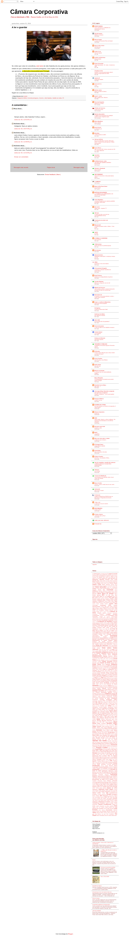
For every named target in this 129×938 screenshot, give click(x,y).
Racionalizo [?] (98, 294)
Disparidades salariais (105, 646)
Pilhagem (98, 754)
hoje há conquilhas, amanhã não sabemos (105, 462)
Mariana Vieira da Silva (112, 715)
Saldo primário (100, 785)
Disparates (99, 646)
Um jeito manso (98, 33)
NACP (96, 432)
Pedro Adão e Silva (97, 750)
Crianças (100, 629)
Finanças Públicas (99, 398)
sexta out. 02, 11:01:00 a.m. (23, 119)
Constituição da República (105, 621)
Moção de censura (113, 726)
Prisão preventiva (102, 764)
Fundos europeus (105, 681)
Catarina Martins (96, 603)
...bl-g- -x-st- (97, 502)
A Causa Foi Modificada (100, 475)
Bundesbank (94, 598)
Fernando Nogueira (104, 674)
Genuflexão (107, 682)
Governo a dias (98, 427)
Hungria (115, 689)
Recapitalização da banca (108, 772)
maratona (115, 713)
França (108, 679)
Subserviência (111, 795)
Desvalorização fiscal (107, 642)
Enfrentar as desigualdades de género (104, 276)
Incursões (97, 155)
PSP (97, 770)
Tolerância (112, 800)
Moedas (106, 727)
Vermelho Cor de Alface (100, 385)
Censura (103, 606)
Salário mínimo (106, 784)
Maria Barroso (111, 714)
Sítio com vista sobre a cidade (102, 438)
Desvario (113, 642)
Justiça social (114, 705)
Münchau (94, 730)
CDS (111, 605)
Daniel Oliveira (103, 631)
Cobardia (107, 610)
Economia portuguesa (33, 98)
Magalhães (95, 711)
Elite (101, 654)
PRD (99, 762)
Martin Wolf (112, 717)
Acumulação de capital (104, 576)
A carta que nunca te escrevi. (101, 503)
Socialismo (95, 794)
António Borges (113, 583)
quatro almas (98, 364)
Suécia (115, 795)
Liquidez (115, 708)
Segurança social (103, 789)
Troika (115, 806)
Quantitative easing (113, 770)
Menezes (94, 720)
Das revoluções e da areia (101, 451)
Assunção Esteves (114, 588)
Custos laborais (96, 631)
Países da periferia (96, 743)
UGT (113, 807)
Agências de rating (106, 578)
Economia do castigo (107, 650)
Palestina (112, 743)
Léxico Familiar (98, 358)
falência (116, 669)
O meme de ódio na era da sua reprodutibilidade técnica (102, 215)
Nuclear (112, 733)
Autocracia (101, 591)
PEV (106, 753)
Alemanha (102, 579)
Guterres (102, 687)
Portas (110, 759)
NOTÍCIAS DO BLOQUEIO (101, 192)
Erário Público (101, 658)
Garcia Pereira (96, 682)
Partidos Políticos (106, 746)
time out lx (97, 206)
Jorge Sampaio (95, 704)
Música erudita (110, 730)
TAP (109, 797)
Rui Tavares (111, 783)
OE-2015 (98, 737)
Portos (116, 759)
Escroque (111, 660)
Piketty (94, 754)
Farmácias (103, 671)
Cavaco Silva (113, 603)
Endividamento (96, 657)
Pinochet (108, 754)
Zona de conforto (108, 815)
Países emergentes (105, 743)
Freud (101, 680)
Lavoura (100, 708)
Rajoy (98, 772)
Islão (116, 700)
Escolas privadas (101, 660)
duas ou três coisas (99, 45)
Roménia (94, 783)
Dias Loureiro (95, 644)
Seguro (111, 789)
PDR (111, 749)
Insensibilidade (113, 694)
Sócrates (109, 794)
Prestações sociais (104, 763)
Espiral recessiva (107, 661)
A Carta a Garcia (99, 514)
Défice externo (110, 632)
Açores (97, 576)
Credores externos (113, 627)
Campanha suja (109, 599)
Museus (104, 730)
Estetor (98, 665)
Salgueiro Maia (106, 785)
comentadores (96, 614)
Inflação (97, 694)
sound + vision (98, 96)
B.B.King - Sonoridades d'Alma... (102, 457)
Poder (100, 757)
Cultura (113, 630)
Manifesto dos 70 (96, 713)
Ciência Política (100, 608)
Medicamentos (109, 719)
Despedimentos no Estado (100, 640)
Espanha (115, 660)
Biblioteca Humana (99, 34)
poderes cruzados (111, 757)
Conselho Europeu (113, 618)
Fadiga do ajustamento (108, 669)
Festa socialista (110, 675)
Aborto (98, 574)
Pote (111, 760)
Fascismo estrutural (109, 671)
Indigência (108, 693)
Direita (94, 645)
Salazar (115, 784)
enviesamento (95, 658)
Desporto (115, 641)
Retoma (105, 780)
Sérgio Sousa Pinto (109, 790)
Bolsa (116, 596)
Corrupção (100, 627)
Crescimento (95, 629)
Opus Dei (94, 742)
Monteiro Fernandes (95, 728)
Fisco (96, 678)
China (113, 607)
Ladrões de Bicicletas (100, 57)
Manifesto (115, 711)
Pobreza (115, 755)
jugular (96, 232)
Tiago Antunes (95, 800)
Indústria (113, 693)
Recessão (95, 773)
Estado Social (97, 664)
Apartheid (113, 584)
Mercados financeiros (107, 720)
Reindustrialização (102, 777)
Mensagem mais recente (21, 167)
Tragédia (112, 801)
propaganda (95, 769)
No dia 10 (97, 413)
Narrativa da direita (113, 731)
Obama (101, 735)
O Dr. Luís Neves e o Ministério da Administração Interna (102, 28)
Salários (112, 784)
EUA (109, 665)
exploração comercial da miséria (104, 668)
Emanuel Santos (107, 654)
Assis (101, 588)
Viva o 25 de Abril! (105, 876)
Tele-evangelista (110, 798)
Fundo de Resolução (112, 680)
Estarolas (108, 664)
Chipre (115, 607)
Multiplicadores (114, 728)
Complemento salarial (104, 615)
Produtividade (95, 767)
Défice (97, 632)
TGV (113, 799)
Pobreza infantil (95, 757)
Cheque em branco (98, 607)
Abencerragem (98, 39)
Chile (110, 607)
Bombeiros (107, 597)
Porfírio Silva (105, 759)
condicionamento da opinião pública (99, 617)
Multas (103, 728)
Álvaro (94, 581)
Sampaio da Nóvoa (113, 785)
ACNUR (94, 576)
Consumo (115, 621)
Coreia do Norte (108, 626)
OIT (103, 739)
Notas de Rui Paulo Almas (101, 186)
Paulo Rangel (105, 749)
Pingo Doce (103, 754)
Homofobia (115, 688)
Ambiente (98, 581)
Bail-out (113, 591)
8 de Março (94, 574)
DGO (116, 642)
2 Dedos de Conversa (100, 108)
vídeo (116, 811)
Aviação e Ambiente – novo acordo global (104, 394)
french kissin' (98, 127)
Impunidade (115, 692)
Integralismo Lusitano (97, 696)
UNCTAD (105, 808)
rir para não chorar (99, 109)
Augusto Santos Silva (99, 589)
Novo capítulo (98, 122)
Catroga (102, 603)
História (94, 688)
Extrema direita (95, 669)
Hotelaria (103, 689)
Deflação (101, 634)
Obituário (105, 735)
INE (116, 693)
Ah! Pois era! (98, 47)
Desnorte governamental (98, 639)
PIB (108, 753)
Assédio (98, 588)
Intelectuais (104, 696)
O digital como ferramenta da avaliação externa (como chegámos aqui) (104, 116)
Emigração (114, 654)
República (112, 779)
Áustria (116, 589)
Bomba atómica (101, 597)
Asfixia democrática (101, 587)
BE (110, 595)
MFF (103, 722)
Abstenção (101, 574)
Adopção (101, 577)
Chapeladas (115, 606)
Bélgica (113, 595)
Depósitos (107, 635)
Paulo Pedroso (98, 275)
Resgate (115, 779)
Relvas (99, 778)
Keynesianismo (111, 707)
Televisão (115, 798)
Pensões (95, 753)
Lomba (109, 709)
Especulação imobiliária (97, 661)
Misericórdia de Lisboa (104, 724)
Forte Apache (103, 679)
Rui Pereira (102, 783)
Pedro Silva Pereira (106, 751)
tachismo (102, 797)
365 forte (97, 213)
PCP (109, 749)
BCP (107, 595)
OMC (106, 739)
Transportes (103, 803)
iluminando (97, 489)
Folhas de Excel (107, 677)
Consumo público (107, 622)
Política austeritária (95, 758)
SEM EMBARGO (98, 508)
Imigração (98, 692)
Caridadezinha (101, 601)
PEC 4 (115, 749)
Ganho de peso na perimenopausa (103, 245)
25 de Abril (114, 573)
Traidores (115, 801)
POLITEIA (97, 133)
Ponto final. (97, 156)
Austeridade (111, 590)
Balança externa (114, 592)
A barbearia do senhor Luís (101, 220)
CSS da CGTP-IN (99, 139)
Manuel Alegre (110, 713)
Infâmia (93, 694)
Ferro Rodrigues (103, 675)
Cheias (93, 607)
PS (63, 98)
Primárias (115, 763)
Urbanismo (94, 811)
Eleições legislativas (101, 653)
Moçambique (107, 726)
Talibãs (106, 797)
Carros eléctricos (99, 602)
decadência (113, 631)
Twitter (107, 807)
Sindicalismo (108, 791)
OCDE (115, 735)
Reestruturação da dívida (102, 773)
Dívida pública (107, 648)
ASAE (93, 587)
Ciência (94, 608)
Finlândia (111, 676)
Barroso (99, 595)
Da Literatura (98, 250)
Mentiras (99, 720)
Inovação (108, 694)
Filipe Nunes (115, 675)
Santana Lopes (96, 786)
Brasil (116, 597)
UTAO (98, 811)
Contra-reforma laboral (103, 625)
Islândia (114, 700)
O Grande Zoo (98, 523)
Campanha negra (101, 599)
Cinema (105, 608)
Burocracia (103, 598)
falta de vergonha (114, 670)
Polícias (115, 757)
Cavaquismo (104, 605)
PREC (101, 762)
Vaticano (109, 811)
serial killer (115, 790)
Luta (116, 709)
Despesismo (110, 641)
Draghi (113, 649)
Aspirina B (97, 78)
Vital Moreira (98, 814)
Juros (106, 705)
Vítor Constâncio (110, 814)
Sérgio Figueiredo (102, 790)
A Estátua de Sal (99, 70)
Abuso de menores (107, 574)
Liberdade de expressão (108, 708)
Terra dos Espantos (99, 102)
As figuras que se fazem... (101, 439)
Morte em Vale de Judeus (100, 91)
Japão (99, 702)
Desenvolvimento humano (101, 636)
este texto (39, 66)
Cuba (110, 630)
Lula (115, 709)
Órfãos (114, 742)
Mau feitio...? (98, 386)
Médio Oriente (114, 719)
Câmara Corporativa (39, 11)
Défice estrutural (103, 632)
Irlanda (110, 700)
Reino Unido (109, 777)
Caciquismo (107, 598)
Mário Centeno (111, 716)
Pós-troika (108, 760)
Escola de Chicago (109, 658)
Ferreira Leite (95, 675)
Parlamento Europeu (97, 746)
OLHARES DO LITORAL (100, 404)
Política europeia (103, 758)
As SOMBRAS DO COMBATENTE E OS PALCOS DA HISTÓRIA (104, 194)
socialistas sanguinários (102, 794)
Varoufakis (104, 811)
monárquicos (115, 727)
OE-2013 (112, 736)
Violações (105, 812)
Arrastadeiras (105, 585)
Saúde (105, 786)
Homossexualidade (97, 689)
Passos (94, 747)
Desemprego (113, 635)
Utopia (100, 811)
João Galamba (48, 98)
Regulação (115, 775)
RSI (97, 783)
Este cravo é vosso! (99, 490)
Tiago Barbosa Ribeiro (102, 800)
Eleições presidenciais (112, 653)
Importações (104, 692)
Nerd (116, 732)
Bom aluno (95, 597)
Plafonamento (95, 755)
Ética (106, 665)
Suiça (93, 797)
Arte (116, 585)
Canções (115, 599)
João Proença (114, 703)
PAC (116, 742)
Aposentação (94, 585)
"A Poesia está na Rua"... (100, 515)
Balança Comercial (96, 592)
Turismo (103, 807)
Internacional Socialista (112, 696)
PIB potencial (112, 753)
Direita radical (111, 645)
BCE (104, 595)
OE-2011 (104, 736)
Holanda (99, 688)
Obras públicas (110, 735)
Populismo (99, 759)
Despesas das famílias (99, 641)
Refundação (113, 774)
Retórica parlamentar (112, 780)
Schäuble (115, 786)
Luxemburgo (95, 710)
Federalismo (115, 671)
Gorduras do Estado (112, 684)
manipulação (104, 713)
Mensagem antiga (79, 167)
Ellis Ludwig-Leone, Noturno (101, 97)
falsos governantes (101, 670)
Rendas (107, 778)
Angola (99, 583)
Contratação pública (113, 625)
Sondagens (114, 794)
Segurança (95, 789)
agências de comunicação (97, 578)
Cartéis (104, 602)
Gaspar (102, 682)
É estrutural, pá (98, 128)
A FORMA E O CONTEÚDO (101, 238)
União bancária (110, 808)
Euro (111, 665)
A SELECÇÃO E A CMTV (100, 134)
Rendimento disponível (113, 778)
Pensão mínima (114, 751)
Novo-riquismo (98, 239)
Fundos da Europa (96, 681)
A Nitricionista (98, 244)
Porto (113, 759)
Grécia (110, 685)
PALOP (93, 744)
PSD (114, 769)
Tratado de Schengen (110, 803)
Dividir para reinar (102, 649)
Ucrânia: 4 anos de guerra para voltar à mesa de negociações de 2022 (104, 73)
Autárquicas (95, 591)
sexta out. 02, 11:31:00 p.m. (23, 153)
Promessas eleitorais (112, 768)
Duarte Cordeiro (95, 650)
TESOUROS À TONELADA (101, 344)
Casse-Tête (114, 602)
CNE (97, 610)
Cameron (94, 599)
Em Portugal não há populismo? (102, 321)
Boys (110, 597)
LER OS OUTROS (96, 910)
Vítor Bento (103, 814)
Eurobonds (115, 665)
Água (116, 578)
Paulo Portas (99, 749)
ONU (109, 739)
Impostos (110, 692)
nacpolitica (97, 433)
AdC (98, 577)
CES (106, 606)
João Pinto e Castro (107, 703)
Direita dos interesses (102, 645)
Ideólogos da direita (98, 691)
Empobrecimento (97, 656)
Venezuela (113, 811)
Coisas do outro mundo (104, 611)
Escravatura (107, 660)
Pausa (93, 859)
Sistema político (97, 792)
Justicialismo (95, 707)
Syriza (99, 797)
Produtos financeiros (104, 767)
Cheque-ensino (106, 607)
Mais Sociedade (102, 711)
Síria (116, 791)
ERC (105, 658)
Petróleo (103, 753)
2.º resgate (109, 573)
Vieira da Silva (100, 812)
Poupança (115, 760)
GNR (116, 682)
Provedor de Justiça (102, 769)
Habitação (110, 687)
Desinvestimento (96, 638)
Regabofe (94, 775)
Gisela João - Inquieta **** (101, 208)
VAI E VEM (97, 320)
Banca (100, 593)
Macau (107, 710)
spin (101, 795)
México (98, 722)
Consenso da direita (96, 620)
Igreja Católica (113, 690)
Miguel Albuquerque (109, 722)
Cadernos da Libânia (100, 314)
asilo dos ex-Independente (112, 587)
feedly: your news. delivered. (102, 520)
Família (94, 671)
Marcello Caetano (95, 714)
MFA (101, 722)
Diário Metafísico (99, 121)
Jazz (102, 702)
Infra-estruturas (102, 694)
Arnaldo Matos (100, 585)
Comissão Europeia (111, 614)
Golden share (95, 684)
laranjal (97, 708)
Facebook (100, 669)
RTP (99, 783)
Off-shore (99, 739)
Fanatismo (98, 671)
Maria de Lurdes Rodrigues (101, 715)
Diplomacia (115, 644)
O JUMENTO (98, 181)
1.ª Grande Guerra (96, 573)
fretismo (98, 680)
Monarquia (110, 727)
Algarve (101, 580)
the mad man (98, 366)
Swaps (96, 797)
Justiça (110, 705)
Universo (115, 809)
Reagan (100, 772)
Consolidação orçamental (107, 620)
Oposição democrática (112, 740)
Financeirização (99, 676)
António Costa (97, 584)
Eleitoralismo (95, 654)
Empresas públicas (112, 656)
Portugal (94, 760)
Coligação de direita (22, 98)
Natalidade (94, 732)
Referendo (109, 773)
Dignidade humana (103, 644)
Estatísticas (114, 664)
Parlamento (114, 744)
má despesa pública (102, 710)
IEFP (105, 690)
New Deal (94, 733)
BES (101, 596)
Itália (96, 702)
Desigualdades (113, 636)
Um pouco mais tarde (100, 426)
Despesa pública (112, 640)
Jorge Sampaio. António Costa (105, 704)
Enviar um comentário (21, 157)
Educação (110, 652)
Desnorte (115, 638)
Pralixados (97, 351)
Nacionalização (107, 731)
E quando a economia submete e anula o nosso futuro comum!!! (104, 297)
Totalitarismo (95, 801)
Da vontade (97, 471)
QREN (100, 770)
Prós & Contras (95, 898)
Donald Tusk (108, 649)
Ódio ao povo (98, 736)
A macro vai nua (98, 400)
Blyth (114, 596)
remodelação (103, 778)
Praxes (96, 762)
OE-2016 (103, 737)
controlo (94, 626)
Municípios (99, 730)
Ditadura (115, 646)
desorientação (108, 639)
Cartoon (107, 602)
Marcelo (101, 714)
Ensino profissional (114, 657)
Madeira (111, 710)
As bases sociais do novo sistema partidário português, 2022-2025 (105, 202)
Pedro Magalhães (99, 199)
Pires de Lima (113, 754)
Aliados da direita (106, 580)
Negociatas (99, 732)
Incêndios (94, 693)
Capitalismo (95, 601)
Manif (111, 711)
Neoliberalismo (111, 732)
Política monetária (110, 758)
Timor (108, 800)
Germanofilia (112, 682)
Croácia (105, 630)
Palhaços (115, 743)
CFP (108, 606)
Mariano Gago (95, 716)
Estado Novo (114, 662)
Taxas (111, 797)
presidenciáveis (111, 762)
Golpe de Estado (103, 684)
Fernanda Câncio (105, 672)
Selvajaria (97, 790)
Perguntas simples (99, 79)
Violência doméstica (111, 812)
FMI (102, 678)
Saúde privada (110, 786)
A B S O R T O (98, 84)
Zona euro (114, 815)
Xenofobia (102, 815)
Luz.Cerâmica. (98, 333)
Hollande (105, 688)
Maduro (115, 710)
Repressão (107, 779)
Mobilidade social (101, 726)
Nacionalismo (101, 731)
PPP (93, 762)
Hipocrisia (115, 687)
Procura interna (113, 765)
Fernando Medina (96, 674)
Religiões (96, 778)
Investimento (114, 698)
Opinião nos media (57, 98)
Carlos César (111, 601)
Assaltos (94, 588)
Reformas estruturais (98, 774)
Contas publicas (113, 622)
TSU (97, 807)
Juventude (101, 707)
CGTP (111, 606)
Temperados (94, 799)
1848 (96, 418)
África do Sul (114, 577)
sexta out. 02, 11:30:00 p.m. (23, 142)
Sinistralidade (113, 791)
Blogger (70, 934)
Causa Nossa (98, 147)
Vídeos (94, 812)
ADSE (104, 577)
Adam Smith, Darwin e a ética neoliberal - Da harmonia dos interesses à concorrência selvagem (105, 420)
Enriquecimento (107, 657)
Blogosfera (110, 596)
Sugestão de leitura (97, 885)
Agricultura (113, 578)
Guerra (116, 685)
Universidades (109, 809)
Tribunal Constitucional (105, 804)
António (102, 583)
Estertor (94, 665)
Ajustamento (95, 579)
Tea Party (115, 797)
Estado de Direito (105, 663)
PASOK (111, 746)
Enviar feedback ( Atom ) (53, 174)
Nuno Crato (95, 735)
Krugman (115, 707)
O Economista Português (101, 268)
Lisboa (94, 709)
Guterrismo (106, 687)
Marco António (106, 714)
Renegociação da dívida (98, 779)
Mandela (108, 711)
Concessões (95, 616)
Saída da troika (99, 784)
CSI (108, 630)
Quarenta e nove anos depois (102, 263)
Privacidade (109, 764)
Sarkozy (101, 786)
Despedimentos (114, 639)
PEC (113, 749)
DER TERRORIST (99, 174)
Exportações (114, 668)
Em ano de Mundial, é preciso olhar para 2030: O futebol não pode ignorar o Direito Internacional (104, 142)
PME (109, 755)
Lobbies (103, 709)
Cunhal (116, 630)
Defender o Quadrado (100, 168)
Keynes (106, 707)
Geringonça (97, 308)
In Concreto (97, 495)
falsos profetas (108, 670)
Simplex (103, 791)
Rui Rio (107, 783)
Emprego (105, 656)
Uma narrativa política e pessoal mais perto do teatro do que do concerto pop (105, 289)
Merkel (94, 722)
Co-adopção (102, 610)
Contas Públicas (96, 624)
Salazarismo (94, 785)
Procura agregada (105, 765)
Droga (116, 649)
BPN (113, 597)
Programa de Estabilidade (102, 768)
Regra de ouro (109, 775)
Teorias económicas (100, 799)
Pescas (99, 753)
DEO (102, 635)
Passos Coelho (36, 17)
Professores (111, 767)
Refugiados (107, 774)
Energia (102, 657)
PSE (116, 769)
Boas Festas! (98, 187)
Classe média (114, 608)
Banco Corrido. (98, 483)
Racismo (94, 772)
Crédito (108, 627)
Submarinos (106, 795)
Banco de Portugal (108, 593)
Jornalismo (113, 704)
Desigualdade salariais (100, 445)
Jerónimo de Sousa (107, 702)
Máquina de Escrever (100, 287)
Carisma (106, 601)
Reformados (114, 773)
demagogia (109, 634)
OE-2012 (108, 736)
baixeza (116, 591)
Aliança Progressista (113, 580)
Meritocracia (115, 720)
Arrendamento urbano (111, 585)
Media (99, 719)
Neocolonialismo (105, 732)
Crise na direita (99, 630)
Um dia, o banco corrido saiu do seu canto (104, 484)
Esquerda (115, 661)
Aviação (109, 591)
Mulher (100, 728)
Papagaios (109, 744)
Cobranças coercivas (113, 610)
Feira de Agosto (98, 52)
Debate (109, 631)
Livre (97, 709)
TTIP (100, 807)
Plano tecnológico (103, 755)
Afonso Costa (108, 577)
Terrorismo (109, 799)
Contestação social (103, 624)
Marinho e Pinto (103, 716)
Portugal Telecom (101, 760)
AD (110, 576)
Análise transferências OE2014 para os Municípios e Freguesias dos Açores (104, 497)
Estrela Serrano (102, 665)
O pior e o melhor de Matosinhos (103, 302)
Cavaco (107, 603)
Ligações (94, 564)
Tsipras (94, 807)
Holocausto (110, 688)
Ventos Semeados (99, 63)
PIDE (116, 753)
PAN (96, 744)
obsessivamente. (99, 254)
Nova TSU (99, 733)
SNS (108, 792)
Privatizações (96, 765)
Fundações (104, 680)
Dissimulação (111, 646)
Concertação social (112, 615)
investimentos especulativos (97, 700)
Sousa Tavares (96, 795)
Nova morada (98, 169)
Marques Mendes (104, 717)
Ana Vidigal (94, 583)
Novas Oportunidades (106, 733)
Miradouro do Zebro (99, 103)
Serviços (94, 791)
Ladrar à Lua (98, 51)
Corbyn (102, 626)
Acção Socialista (114, 574)
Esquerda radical (96, 662)
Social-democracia (113, 792)
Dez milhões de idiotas (100, 315)
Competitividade (96, 615)
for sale (96, 233)
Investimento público (111, 699)
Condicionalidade (114, 616)
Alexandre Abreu (96, 580)
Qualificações (105, 770)
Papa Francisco (103, 744)
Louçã (112, 709)
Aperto (116, 584)
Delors (105, 634)
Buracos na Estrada (99, 370)
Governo (41, 98)
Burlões (99, 598)
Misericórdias (112, 724)
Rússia (114, 783)
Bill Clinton (105, 596)
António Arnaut (107, 583)
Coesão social (96, 611)
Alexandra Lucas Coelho (111, 579)
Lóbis (106, 709)
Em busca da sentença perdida (108, 867)
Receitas (115, 772)
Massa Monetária (99, 377)
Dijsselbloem (110, 644)
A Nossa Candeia (99, 456)
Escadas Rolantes (99, 281)
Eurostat (107, 666)
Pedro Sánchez (98, 751)
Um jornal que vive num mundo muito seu (102, 892)
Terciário (105, 799)
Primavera (94, 764)
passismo (115, 746)
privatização (114, 764)
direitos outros (98, 90)
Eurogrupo (94, 666)
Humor (112, 689)
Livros (100, 709)
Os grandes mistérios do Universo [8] (101, 904)
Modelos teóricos (96, 727)
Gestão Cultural (98, 332)
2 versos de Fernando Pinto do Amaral (103, 40)
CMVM (94, 610)
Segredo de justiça (112, 787)
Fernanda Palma (113, 672)
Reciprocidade (98, 58)
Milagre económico (102, 723)
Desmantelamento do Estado (107, 638)
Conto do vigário (110, 624)
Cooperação (98, 626)
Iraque (107, 700)
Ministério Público (112, 723)
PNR (112, 755)
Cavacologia (96, 605)
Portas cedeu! (98, 509)
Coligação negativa (102, 612)
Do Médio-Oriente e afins (101, 161)
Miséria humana (95, 724)
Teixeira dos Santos (102, 798)
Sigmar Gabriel (98, 791)
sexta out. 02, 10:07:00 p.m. (23, 128)
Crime (103, 629)
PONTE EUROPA (99, 26)
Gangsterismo (114, 681)
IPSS (104, 700)
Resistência (95, 780)
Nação (98, 731)
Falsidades (95, 670)
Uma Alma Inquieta (99, 339)
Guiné (99, 687)
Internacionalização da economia (105, 697)
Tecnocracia (94, 798)
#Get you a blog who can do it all (102, 282)
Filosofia (94, 676)
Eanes (100, 650)
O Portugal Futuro (99, 444)
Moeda (102, 727)
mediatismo (103, 719)
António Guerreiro (106, 584)
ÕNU (112, 739)
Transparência (96, 803)
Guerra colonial (95, 687)
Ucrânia (110, 807)
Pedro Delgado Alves (107, 750)
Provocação (108, 769)
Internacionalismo (95, 697)
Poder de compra (104, 757)
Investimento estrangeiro (99, 699)
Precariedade (105, 762)
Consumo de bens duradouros (98, 622)
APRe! (96, 262)
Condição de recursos (105, 616)
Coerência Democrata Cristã (101, 309)
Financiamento (106, 676)
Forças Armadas (96, 679)
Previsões (110, 763)
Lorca (96, 85)
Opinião (115, 739)
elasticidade (98, 450)
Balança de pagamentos (106, 592)
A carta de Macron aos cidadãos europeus (104, 327)
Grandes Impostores (103, 685)
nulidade (115, 733)
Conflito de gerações (110, 617)
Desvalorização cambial (97, 642)
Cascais (110, 602)
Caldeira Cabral (113, 598)
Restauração (100, 780)
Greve (113, 685)
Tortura (115, 800)
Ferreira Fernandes (112, 674)
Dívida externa (97, 648)
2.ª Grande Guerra (103, 573)
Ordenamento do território (108, 742)
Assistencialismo (107, 588)
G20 (110, 681)
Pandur (98, 744)
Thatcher (115, 799)
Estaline (104, 664)
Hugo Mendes (108, 689)
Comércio (103, 614)
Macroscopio (98, 224)
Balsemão (95, 593)
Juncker (102, 705)
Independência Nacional (101, 693)
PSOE (94, 770)
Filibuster (97, 469)
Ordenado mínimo (99, 742)
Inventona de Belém (105, 698)
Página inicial (51, 167)
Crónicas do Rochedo (100, 338)
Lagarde (94, 708)
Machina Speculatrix (100, 114)
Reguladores (95, 777)
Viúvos (98, 815)
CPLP (104, 627)
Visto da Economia (99, 326)
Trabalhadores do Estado (104, 801)
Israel (93, 702)
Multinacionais (108, 728)
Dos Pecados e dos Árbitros (101, 359)
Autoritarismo (105, 591)
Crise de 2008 (108, 629)
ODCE (93, 736)
